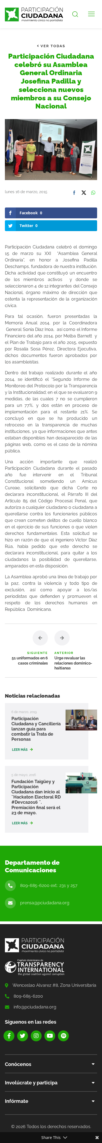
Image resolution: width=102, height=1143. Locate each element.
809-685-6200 (28, 996)
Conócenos (18, 1064)
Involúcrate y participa (31, 1082)
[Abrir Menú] (91, 14)
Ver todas (52, 46)
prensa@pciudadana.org (44, 902)
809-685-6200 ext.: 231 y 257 (49, 885)
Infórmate (16, 1101)
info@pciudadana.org (35, 1007)
